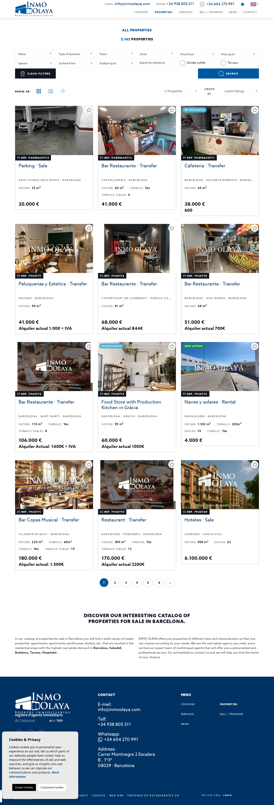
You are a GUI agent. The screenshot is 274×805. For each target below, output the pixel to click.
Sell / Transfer (211, 12)
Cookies (99, 795)
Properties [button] (163, 12)
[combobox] (35, 53)
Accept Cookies (24, 787)
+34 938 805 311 (180, 4)
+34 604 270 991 (121, 740)
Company (141, 12)
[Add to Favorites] (88, 110)
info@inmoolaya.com (132, 4)
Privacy (81, 795)
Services (185, 12)
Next (89, 132)
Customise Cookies (52, 787)
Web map (116, 795)
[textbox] (35, 54)
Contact (250, 12)
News (233, 12)
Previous (19, 132)
